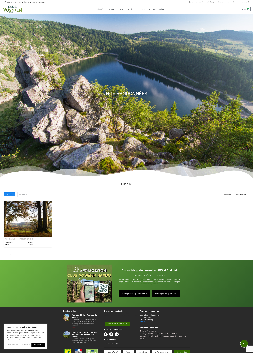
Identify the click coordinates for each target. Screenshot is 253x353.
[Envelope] (117, 334)
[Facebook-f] (106, 334)
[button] (101, 9)
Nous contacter (244, 2)
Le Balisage (210, 2)
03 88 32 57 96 (112, 343)
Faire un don (231, 2)
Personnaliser (13, 345)
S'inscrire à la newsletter (117, 323)
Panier (220, 2)
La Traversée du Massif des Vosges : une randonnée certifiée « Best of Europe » (85, 334)
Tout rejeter (26, 345)
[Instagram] (111, 334)
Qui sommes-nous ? (195, 2)
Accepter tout (38, 345)
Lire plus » (74, 327)
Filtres (9, 194)
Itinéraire (143, 322)
